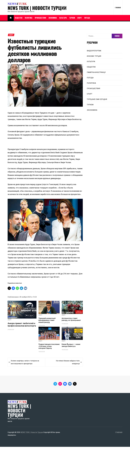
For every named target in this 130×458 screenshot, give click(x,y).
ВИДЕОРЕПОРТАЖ (94, 51)
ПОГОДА (87, 18)
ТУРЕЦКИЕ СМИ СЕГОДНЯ (97, 99)
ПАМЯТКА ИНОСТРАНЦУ (96, 72)
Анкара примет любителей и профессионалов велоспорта (22, 324)
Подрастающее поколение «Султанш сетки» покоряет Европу (49, 346)
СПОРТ (79, 18)
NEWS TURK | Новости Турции (37, 8)
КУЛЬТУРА (63, 18)
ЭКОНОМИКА (52, 18)
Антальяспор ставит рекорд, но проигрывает (71, 319)
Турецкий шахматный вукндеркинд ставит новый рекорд (46, 320)
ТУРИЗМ (72, 18)
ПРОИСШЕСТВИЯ (40, 18)
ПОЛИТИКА (28, 18)
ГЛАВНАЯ (118, 7)
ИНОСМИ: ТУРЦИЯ (94, 56)
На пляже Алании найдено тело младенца (68, 362)
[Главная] (11, 18)
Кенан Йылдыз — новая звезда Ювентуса (71, 345)
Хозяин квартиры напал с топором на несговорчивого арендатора (25, 362)
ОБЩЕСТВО (18, 18)
